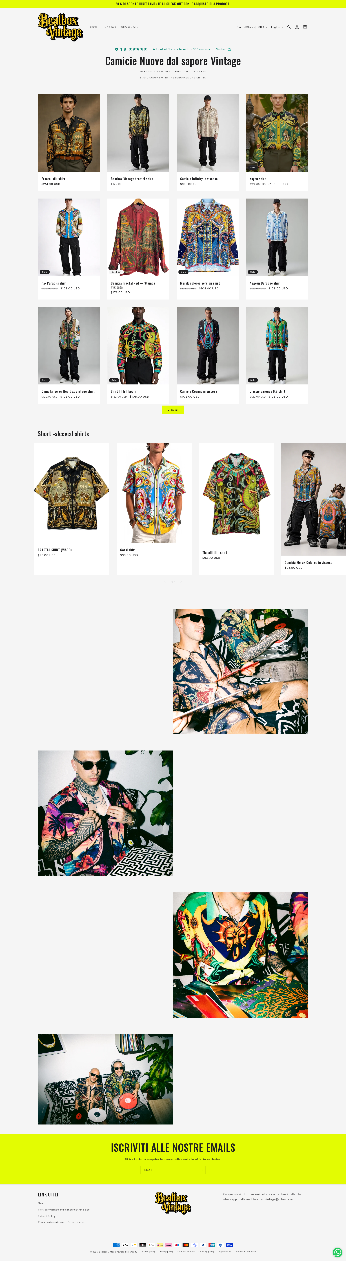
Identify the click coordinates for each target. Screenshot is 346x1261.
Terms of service (186, 1252)
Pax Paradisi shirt (54, 283)
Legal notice (224, 1252)
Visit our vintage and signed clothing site (64, 1209)
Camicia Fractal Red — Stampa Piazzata (133, 285)
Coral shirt (128, 550)
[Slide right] (181, 582)
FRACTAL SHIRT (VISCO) (55, 550)
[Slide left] (165, 582)
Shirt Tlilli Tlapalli (123, 391)
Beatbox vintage (107, 1252)
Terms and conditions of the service (61, 1222)
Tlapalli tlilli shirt (214, 552)
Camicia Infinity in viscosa (199, 179)
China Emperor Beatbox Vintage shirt (68, 391)
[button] (95, 27)
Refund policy (148, 1252)
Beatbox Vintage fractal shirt (132, 179)
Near (41, 1203)
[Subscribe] (201, 1170)
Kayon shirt (258, 179)
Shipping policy (206, 1252)
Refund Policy (47, 1216)
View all (173, 409)
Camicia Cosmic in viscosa (198, 391)
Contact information (245, 1252)
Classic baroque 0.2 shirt (267, 391)
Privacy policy (166, 1252)
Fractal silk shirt (53, 179)
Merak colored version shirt (200, 283)
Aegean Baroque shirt (265, 283)
